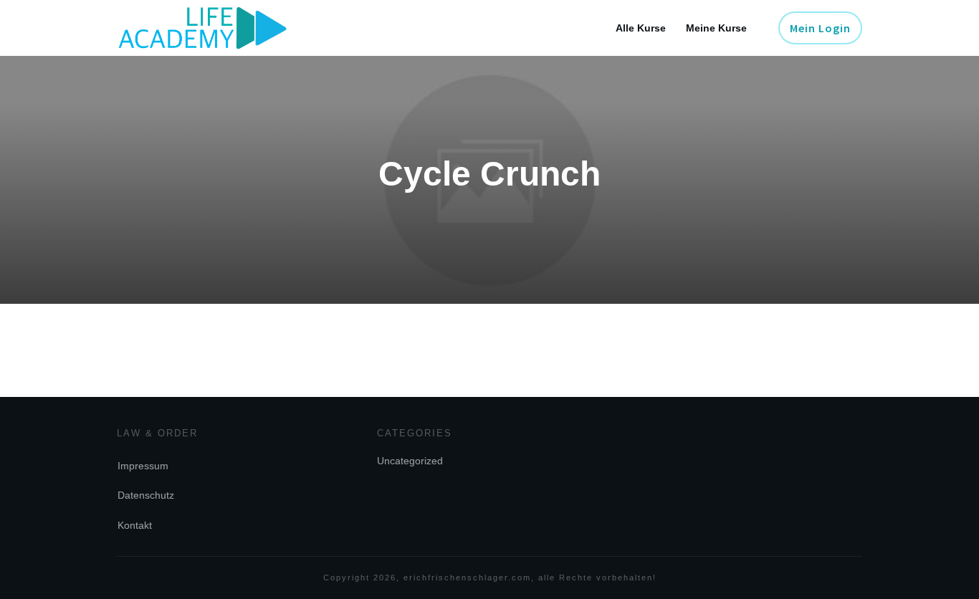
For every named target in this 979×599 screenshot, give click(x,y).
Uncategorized (410, 460)
